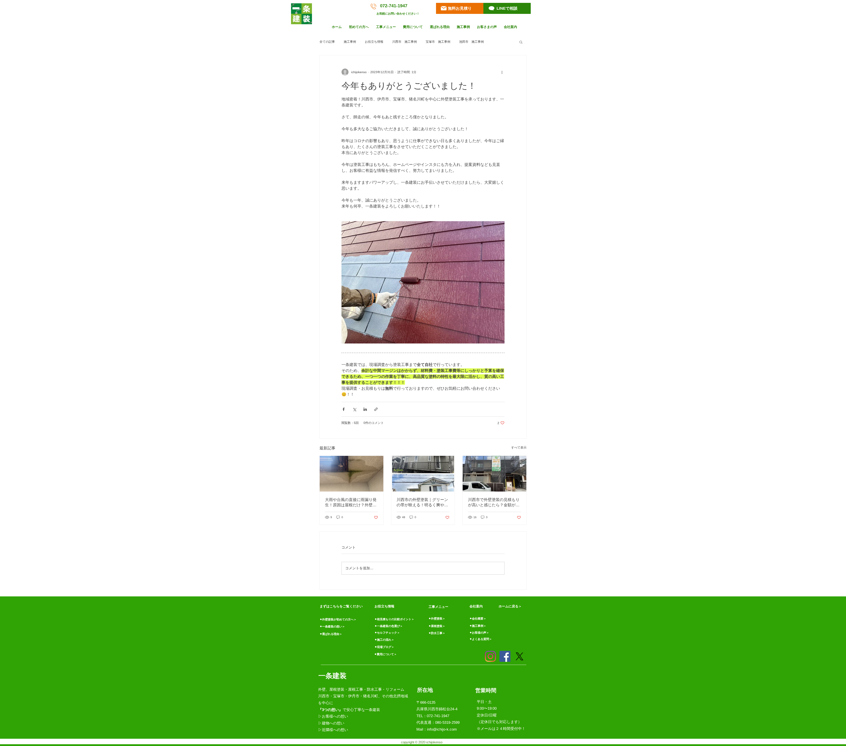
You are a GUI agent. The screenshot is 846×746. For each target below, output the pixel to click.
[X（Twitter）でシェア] (354, 409)
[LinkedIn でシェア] (365, 409)
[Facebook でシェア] (343, 409)
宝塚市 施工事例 (438, 41)
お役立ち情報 (374, 41)
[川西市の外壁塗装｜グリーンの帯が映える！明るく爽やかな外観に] (423, 474)
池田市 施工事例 (471, 41)
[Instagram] (490, 656)
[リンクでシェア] (376, 409)
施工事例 (350, 41)
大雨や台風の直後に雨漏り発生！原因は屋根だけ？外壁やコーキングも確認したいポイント (351, 502)
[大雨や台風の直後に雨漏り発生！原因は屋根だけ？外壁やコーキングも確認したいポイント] (351, 474)
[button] (359, 26)
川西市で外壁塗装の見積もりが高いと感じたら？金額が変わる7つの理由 (493, 502)
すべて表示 (519, 447)
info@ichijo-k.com (442, 729)
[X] (519, 656)
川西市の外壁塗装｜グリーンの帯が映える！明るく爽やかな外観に (422, 502)
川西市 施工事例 (404, 41)
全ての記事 (327, 41)
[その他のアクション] (502, 72)
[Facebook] (504, 656)
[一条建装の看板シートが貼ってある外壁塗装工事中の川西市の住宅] (494, 474)
